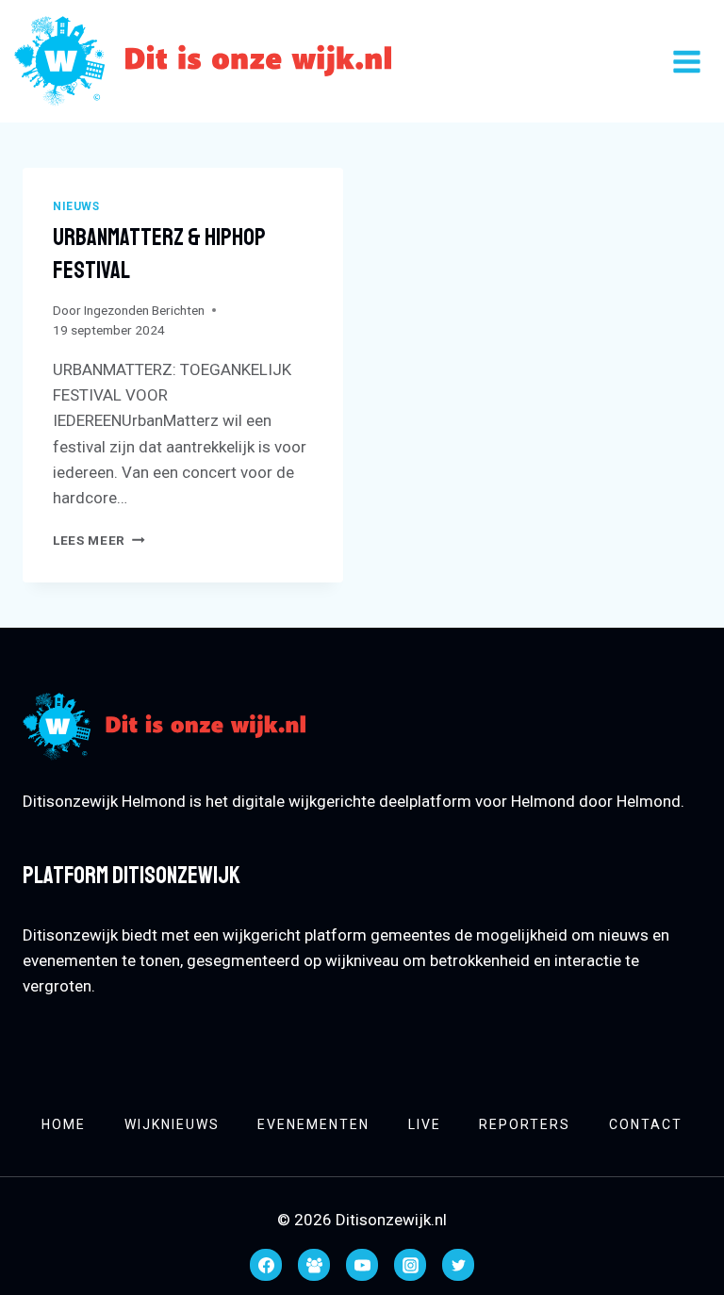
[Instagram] (410, 1265)
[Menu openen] (686, 61)
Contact (646, 1124)
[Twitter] (458, 1265)
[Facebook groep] (314, 1265)
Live (424, 1124)
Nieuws (76, 206)
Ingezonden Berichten (144, 310)
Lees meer (99, 540)
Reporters (524, 1124)
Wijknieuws (172, 1124)
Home (63, 1124)
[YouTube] (362, 1265)
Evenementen (313, 1124)
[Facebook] (266, 1265)
